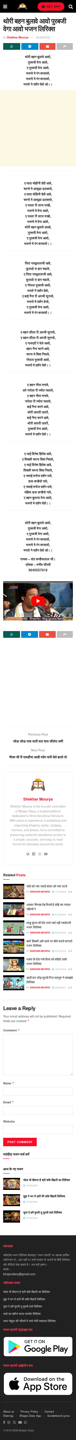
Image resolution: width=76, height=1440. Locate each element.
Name (8, 1083)
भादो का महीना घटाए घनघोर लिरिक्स (22, 1313)
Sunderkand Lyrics (58, 1416)
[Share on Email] (47, 46)
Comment (11, 1030)
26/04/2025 (60, 932)
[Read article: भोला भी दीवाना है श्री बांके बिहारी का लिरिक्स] (11, 1184)
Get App (52, 6)
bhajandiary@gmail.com (19, 1274)
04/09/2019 (43, 37)
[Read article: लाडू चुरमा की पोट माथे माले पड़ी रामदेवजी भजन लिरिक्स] (13, 928)
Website (9, 1121)
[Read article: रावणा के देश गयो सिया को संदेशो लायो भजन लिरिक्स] (13, 964)
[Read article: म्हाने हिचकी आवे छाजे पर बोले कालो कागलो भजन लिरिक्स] (13, 946)
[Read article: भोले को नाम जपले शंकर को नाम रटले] (13, 891)
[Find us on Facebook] (4, 1422)
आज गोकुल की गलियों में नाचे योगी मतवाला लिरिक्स (29, 1321)
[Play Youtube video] (38, 601)
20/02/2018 (60, 951)
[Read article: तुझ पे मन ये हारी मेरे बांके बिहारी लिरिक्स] (11, 1200)
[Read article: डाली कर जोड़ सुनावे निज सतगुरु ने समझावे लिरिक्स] (13, 982)
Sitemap (8, 1416)
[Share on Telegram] (29, 46)
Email (8, 1102)
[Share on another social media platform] (65, 46)
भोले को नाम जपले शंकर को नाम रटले (46, 886)
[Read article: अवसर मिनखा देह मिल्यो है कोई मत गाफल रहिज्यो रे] (13, 909)
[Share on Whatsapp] (11, 46)
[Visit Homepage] (22, 6)
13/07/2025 (60, 969)
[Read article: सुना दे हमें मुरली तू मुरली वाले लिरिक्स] (11, 1216)
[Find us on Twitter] (14, 1422)
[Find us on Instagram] (8, 1422)
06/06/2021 (60, 987)
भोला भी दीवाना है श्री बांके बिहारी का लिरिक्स (46, 1180)
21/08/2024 (60, 914)
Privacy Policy (29, 1411)
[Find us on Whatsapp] (25, 1422)
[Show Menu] (5, 6)
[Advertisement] (38, 128)
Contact (49, 1411)
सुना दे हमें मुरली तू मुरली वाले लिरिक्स (42, 1212)
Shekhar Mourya (17, 37)
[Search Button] (71, 6)
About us (8, 1411)
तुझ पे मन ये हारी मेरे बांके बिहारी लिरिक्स (44, 1196)
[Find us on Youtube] (20, 1422)
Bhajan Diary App (30, 1416)
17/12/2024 (60, 891)
